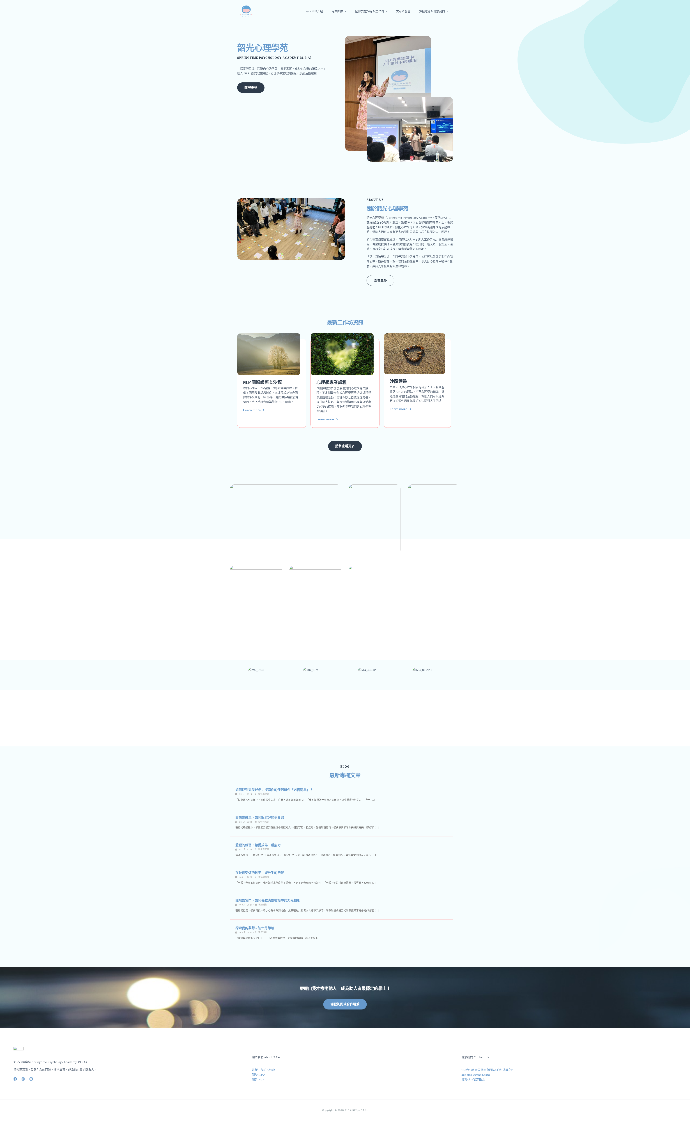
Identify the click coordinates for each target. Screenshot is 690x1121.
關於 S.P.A (258, 1074)
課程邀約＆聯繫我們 (432, 11)
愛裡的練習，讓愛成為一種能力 (258, 845)
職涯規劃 (262, 905)
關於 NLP (258, 1079)
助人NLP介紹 (314, 11)
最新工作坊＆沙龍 (263, 1070)
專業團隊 (337, 11)
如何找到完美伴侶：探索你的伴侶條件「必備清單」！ (274, 790)
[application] (345, 11)
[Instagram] (23, 1079)
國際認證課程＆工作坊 (369, 11)
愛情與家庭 (263, 794)
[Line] (31, 1079)
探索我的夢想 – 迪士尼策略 (254, 928)
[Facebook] (15, 1079)
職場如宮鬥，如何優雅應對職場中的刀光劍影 (267, 900)
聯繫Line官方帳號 (473, 1079)
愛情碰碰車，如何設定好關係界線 (259, 817)
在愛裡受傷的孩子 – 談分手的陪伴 (259, 873)
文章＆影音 (403, 11)
